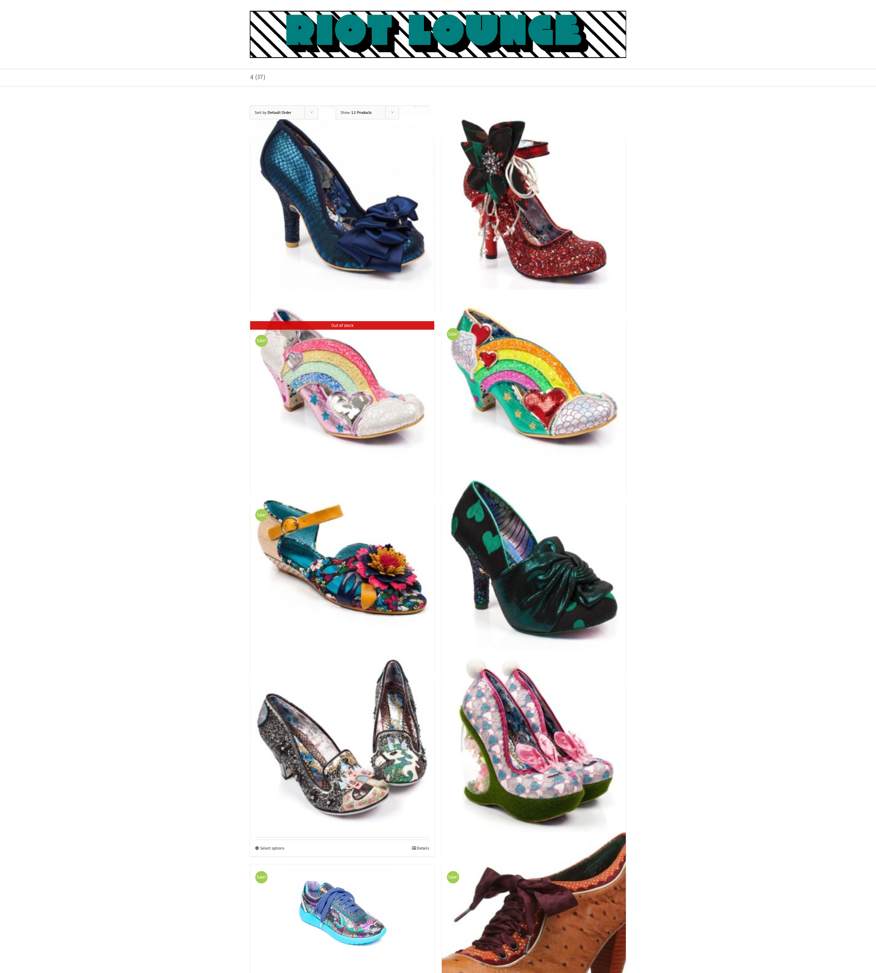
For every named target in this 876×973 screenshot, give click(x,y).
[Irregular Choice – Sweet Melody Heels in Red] (534, 200)
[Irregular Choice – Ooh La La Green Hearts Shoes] (534, 562)
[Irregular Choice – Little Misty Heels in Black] (342, 743)
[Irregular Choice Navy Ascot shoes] (342, 200)
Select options (272, 848)
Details (423, 848)
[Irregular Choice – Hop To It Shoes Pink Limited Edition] (534, 743)
